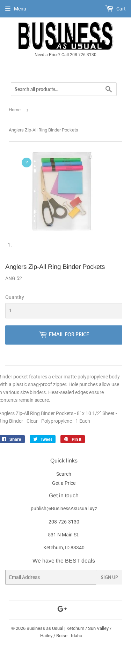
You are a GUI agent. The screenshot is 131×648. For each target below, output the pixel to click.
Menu (20, 9)
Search (63, 474)
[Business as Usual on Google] (62, 610)
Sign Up (109, 577)
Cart (120, 9)
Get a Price (63, 483)
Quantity (14, 297)
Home (15, 109)
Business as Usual (45, 628)
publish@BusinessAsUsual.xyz (64, 508)
